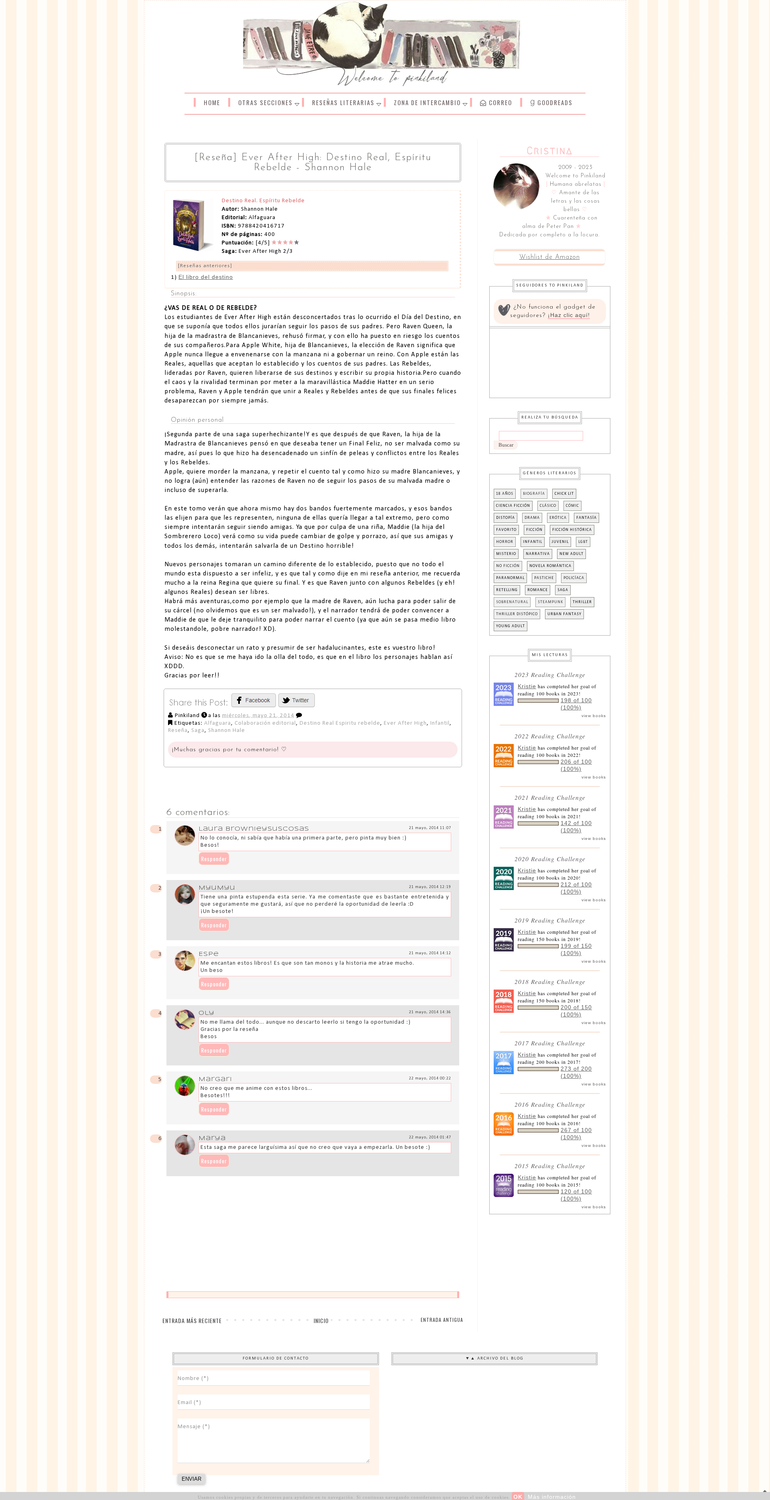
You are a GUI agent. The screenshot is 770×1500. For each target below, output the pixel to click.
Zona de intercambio (427, 102)
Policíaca (573, 578)
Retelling (507, 590)
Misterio (506, 554)
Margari (215, 1079)
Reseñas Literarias (343, 102)
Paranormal (510, 578)
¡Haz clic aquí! (569, 315)
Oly (207, 1013)
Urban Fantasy (564, 614)
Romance (537, 590)
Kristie (527, 686)
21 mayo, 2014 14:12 (430, 953)
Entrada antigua (442, 1319)
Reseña (178, 731)
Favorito (506, 530)
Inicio (321, 1320)
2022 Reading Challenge (550, 736)
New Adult (571, 554)
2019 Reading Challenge (550, 920)
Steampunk (550, 602)
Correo (499, 102)
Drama (532, 518)
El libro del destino (205, 277)
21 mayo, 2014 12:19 (430, 887)
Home (212, 102)
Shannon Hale (226, 731)
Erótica (558, 518)
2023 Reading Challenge (550, 674)
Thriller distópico (517, 614)
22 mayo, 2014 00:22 (430, 1078)
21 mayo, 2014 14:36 (430, 1012)
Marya (212, 1138)
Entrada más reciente (192, 1320)
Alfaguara (217, 723)
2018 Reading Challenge (550, 981)
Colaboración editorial (265, 723)
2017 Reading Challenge (550, 1043)
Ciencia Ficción (513, 506)
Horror (504, 542)
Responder (214, 858)
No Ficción (508, 566)
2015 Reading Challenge (550, 1165)
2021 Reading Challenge (550, 797)
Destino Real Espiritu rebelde (340, 723)
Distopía (505, 518)
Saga (198, 731)
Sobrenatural (512, 602)
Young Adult (510, 626)
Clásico (548, 506)
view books (594, 715)
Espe (209, 954)
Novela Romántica (550, 566)
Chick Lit (564, 494)
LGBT (583, 542)
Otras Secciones (265, 102)
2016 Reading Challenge (550, 1104)
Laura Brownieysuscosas (254, 829)
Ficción (534, 530)
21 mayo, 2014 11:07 (430, 828)
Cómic (572, 506)
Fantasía (586, 518)
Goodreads (554, 102)
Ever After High (405, 723)
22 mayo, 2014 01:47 (430, 1137)
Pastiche (544, 578)
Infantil (440, 723)
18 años (504, 494)
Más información (552, 1497)
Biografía (534, 494)
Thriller (582, 602)
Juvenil (560, 542)
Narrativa (538, 554)
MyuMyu (217, 888)
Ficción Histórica (572, 530)
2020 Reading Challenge (550, 858)
